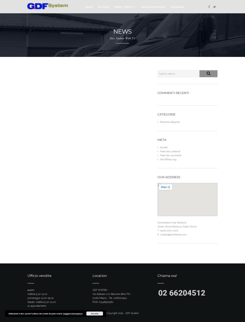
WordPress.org (168, 159)
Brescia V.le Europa (153, 6)
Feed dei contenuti (170, 151)
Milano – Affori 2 (124, 6)
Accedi (164, 147)
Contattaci (177, 6)
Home (89, 6)
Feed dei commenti (170, 155)
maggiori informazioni (72, 313)
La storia (103, 6)
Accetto (94, 313)
